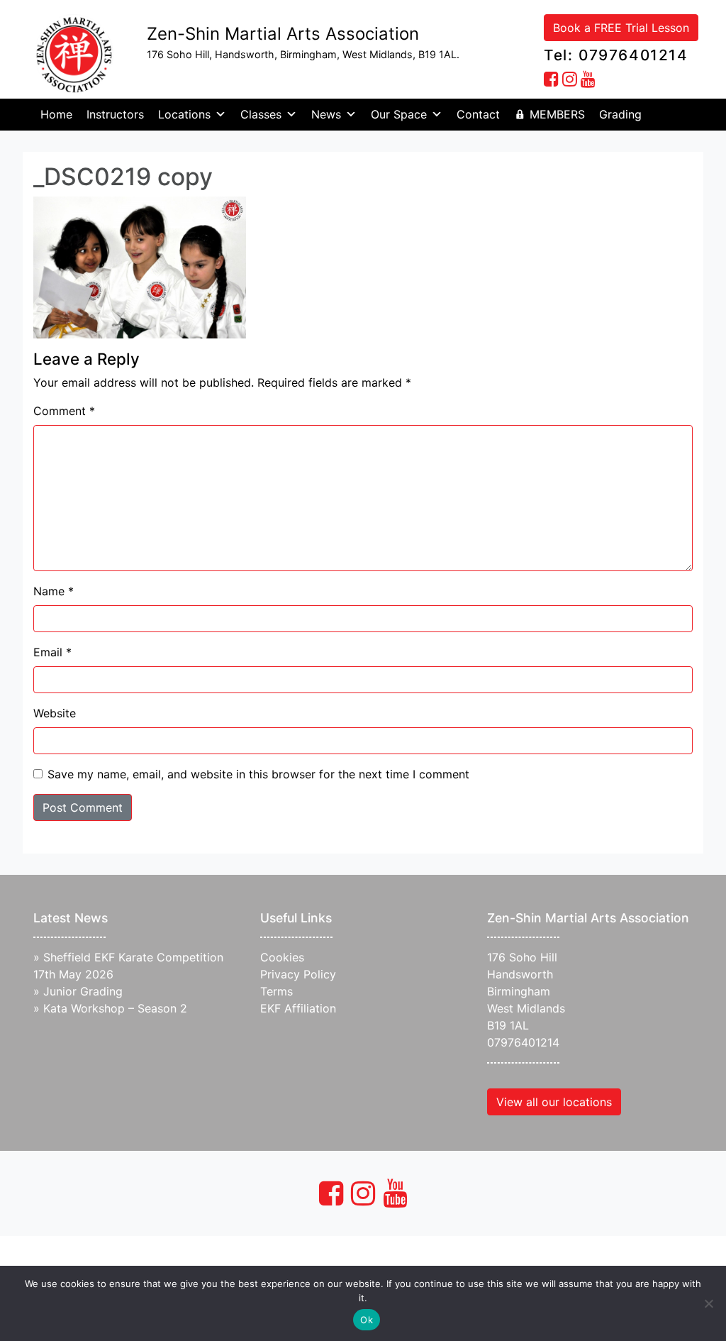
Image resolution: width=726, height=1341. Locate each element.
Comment (64, 411)
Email (52, 652)
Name (53, 591)
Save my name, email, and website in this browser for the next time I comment (258, 774)
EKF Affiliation (298, 1008)
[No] (708, 1303)
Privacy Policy (298, 974)
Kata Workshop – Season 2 (115, 1008)
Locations (184, 114)
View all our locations (554, 1102)
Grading (620, 114)
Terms (276, 991)
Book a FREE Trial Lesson (621, 28)
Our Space (399, 114)
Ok (366, 1319)
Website (54, 713)
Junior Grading (83, 991)
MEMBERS (557, 114)
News (326, 114)
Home (56, 114)
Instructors (115, 114)
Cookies (282, 957)
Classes (260, 114)
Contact (478, 114)
